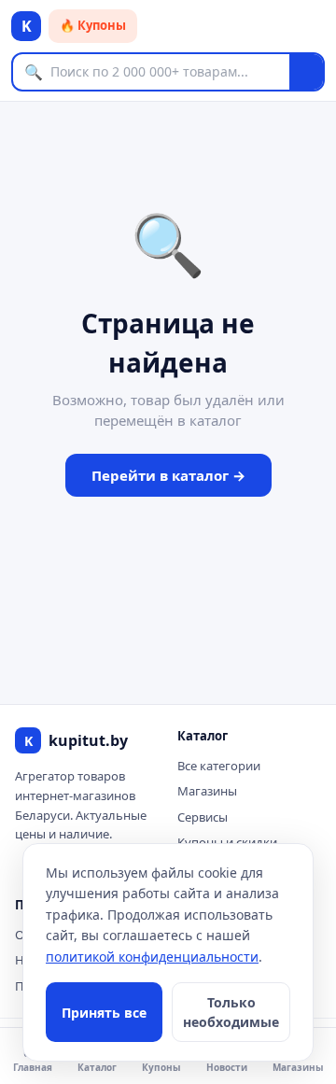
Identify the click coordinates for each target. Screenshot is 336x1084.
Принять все (104, 1012)
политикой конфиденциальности (152, 956)
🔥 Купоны (93, 25)
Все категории (218, 765)
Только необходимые (231, 1012)
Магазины (207, 790)
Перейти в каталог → (168, 475)
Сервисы (202, 817)
